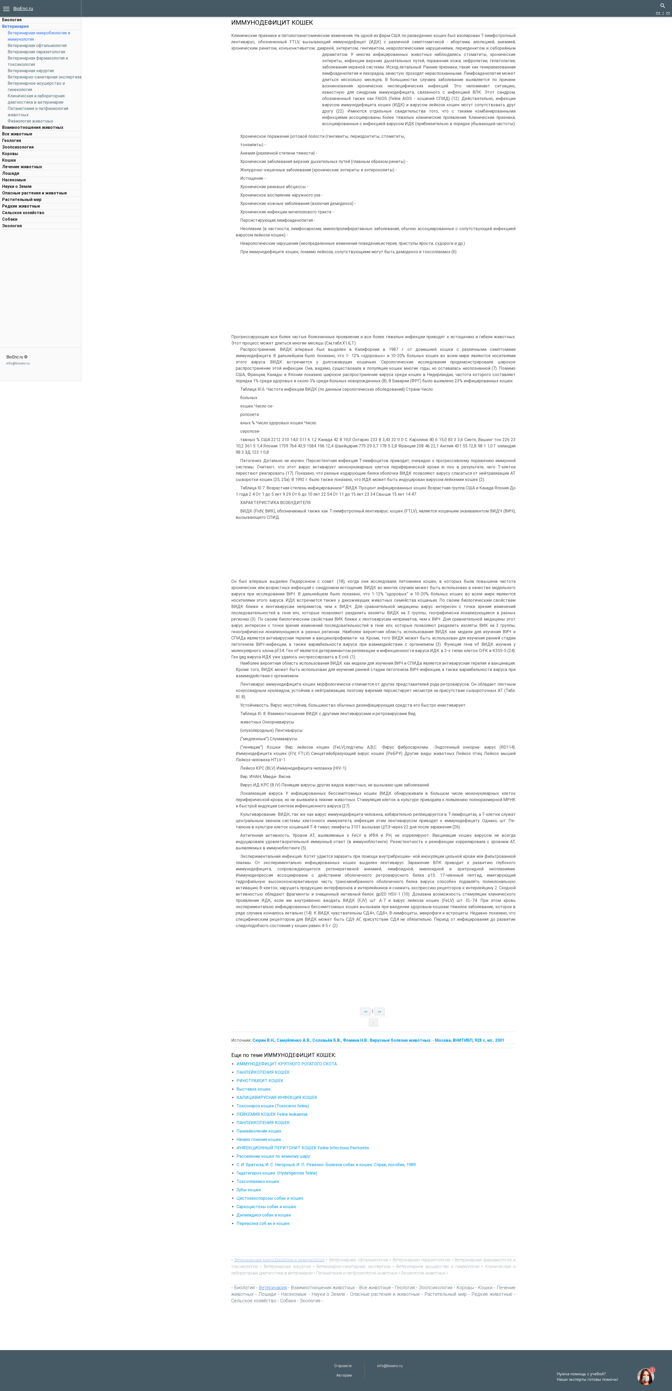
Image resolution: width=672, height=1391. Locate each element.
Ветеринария (15, 26)
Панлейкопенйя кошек (259, 1131)
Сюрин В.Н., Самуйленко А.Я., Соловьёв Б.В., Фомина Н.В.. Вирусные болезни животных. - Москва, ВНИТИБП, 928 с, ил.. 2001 (379, 1040)
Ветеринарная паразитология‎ (36, 51)
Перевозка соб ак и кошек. (263, 1223)
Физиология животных (30, 121)
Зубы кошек (249, 1189)
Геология (11, 140)
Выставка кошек (254, 1089)
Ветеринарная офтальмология (37, 45)
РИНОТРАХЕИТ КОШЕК (260, 1080)
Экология (12, 225)
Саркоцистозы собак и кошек (266, 1206)
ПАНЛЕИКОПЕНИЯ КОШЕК (263, 1122)
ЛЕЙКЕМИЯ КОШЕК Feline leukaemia (272, 1114)
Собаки (9, 219)
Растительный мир (21, 199)
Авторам (344, 1375)
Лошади (10, 173)
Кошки (9, 160)
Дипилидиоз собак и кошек (264, 1215)
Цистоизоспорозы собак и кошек (270, 1198)
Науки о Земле (17, 186)
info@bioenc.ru (18, 363)
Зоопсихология (18, 147)
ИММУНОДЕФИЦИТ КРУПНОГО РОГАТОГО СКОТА (287, 1063)
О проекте (343, 1366)
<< (658, 12)
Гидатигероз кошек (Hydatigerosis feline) (277, 1173)
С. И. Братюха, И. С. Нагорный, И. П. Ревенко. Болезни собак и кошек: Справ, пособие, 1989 (326, 1164)
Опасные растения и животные (34, 193)
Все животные (17, 133)
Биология (12, 19)
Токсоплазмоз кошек (258, 1181)
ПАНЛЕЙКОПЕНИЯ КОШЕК (263, 1072)
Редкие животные (21, 206)
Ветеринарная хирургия (31, 70)
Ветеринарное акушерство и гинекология (437, 1266)
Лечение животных (22, 166)
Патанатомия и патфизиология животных (356, 1273)
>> (668, 12)
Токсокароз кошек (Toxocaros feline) (273, 1105)
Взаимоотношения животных (32, 127)
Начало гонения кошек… (260, 1139)
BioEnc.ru (23, 8)
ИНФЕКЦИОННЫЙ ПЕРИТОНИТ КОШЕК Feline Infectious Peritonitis (303, 1147)
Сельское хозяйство (23, 212)
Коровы (10, 153)
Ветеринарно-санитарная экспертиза (44, 77)
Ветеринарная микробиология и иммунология (279, 1259)
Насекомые (14, 179)
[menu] (6, 8)
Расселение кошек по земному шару (273, 1156)
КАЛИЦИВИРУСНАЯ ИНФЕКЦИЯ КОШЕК (277, 1097)
